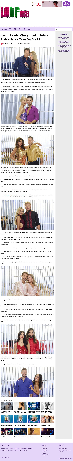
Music (7, 26)
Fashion (26, 26)
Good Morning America (8, 195)
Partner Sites (45, 455)
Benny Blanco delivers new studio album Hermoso (46, 437)
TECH (17, 26)
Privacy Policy (63, 448)
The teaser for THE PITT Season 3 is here (6, 412)
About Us (44, 448)
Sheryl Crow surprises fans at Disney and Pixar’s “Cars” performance (7, 437)
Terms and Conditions (65, 450)
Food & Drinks (48, 26)
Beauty (21, 26)
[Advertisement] (51, 16)
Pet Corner (56, 26)
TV (1, 26)
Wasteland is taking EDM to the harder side (34, 412)
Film (3, 26)
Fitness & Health (34, 26)
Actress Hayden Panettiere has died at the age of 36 (33, 437)
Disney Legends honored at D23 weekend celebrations (20, 437)
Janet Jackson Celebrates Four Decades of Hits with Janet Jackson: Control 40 (20, 412)
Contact (44, 453)
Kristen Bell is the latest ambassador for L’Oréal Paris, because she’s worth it (47, 412)
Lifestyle (12, 26)
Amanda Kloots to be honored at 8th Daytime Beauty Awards (19, 424)
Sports (42, 26)
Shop (43, 451)
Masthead (45, 450)
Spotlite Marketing (68, 458)
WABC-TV (23, 195)
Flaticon (61, 451)
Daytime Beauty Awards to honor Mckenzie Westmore (33, 424)
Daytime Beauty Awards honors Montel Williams (6, 424)
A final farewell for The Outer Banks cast (46, 424)
